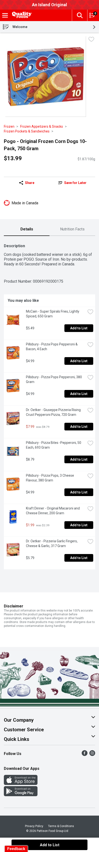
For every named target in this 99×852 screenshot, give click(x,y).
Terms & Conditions (61, 826)
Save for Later (75, 183)
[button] (79, 15)
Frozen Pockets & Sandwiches (27, 131)
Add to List (78, 328)
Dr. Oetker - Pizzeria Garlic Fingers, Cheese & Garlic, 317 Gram (52, 543)
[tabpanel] (49, 404)
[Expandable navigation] (5, 15)
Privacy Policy (34, 826)
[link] (72, 183)
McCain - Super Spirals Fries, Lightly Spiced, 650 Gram (53, 313)
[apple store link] (20, 783)
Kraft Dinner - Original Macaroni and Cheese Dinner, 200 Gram (53, 510)
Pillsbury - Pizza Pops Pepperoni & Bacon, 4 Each (52, 346)
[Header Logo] (21, 15)
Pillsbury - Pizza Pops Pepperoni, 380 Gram (54, 379)
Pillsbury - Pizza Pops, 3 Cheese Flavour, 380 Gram (50, 478)
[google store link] (20, 795)
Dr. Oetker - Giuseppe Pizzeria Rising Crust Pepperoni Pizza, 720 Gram (53, 412)
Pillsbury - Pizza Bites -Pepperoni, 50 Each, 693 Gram (54, 445)
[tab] (27, 229)
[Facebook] (84, 754)
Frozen (9, 126)
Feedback (16, 849)
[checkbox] (91, 39)
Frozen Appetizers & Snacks (41, 126)
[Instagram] (92, 754)
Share (29, 183)
